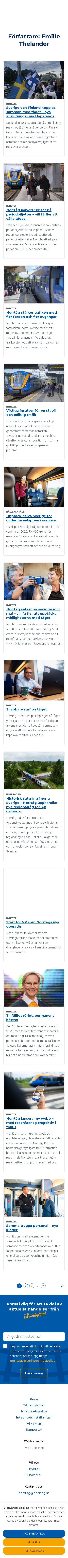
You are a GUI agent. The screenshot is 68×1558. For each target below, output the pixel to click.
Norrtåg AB (13, 794)
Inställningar (34, 1550)
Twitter (34, 1469)
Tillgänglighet (34, 1405)
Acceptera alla (34, 1533)
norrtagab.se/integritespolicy (32, 1361)
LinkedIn (34, 1475)
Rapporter (34, 1429)
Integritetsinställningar (34, 1417)
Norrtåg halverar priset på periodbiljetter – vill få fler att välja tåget (32, 214)
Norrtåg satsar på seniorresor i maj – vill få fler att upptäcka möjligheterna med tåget (33, 613)
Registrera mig (34, 1373)
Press (34, 1399)
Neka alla (34, 1542)
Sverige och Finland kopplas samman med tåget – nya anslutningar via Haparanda (31, 112)
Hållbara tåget (16, 512)
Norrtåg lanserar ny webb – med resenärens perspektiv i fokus (31, 1123)
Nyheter (11, 103)
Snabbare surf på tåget (26, 709)
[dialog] (34, 1530)
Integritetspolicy (34, 1411)
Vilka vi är (34, 1423)
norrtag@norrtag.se (34, 1493)
